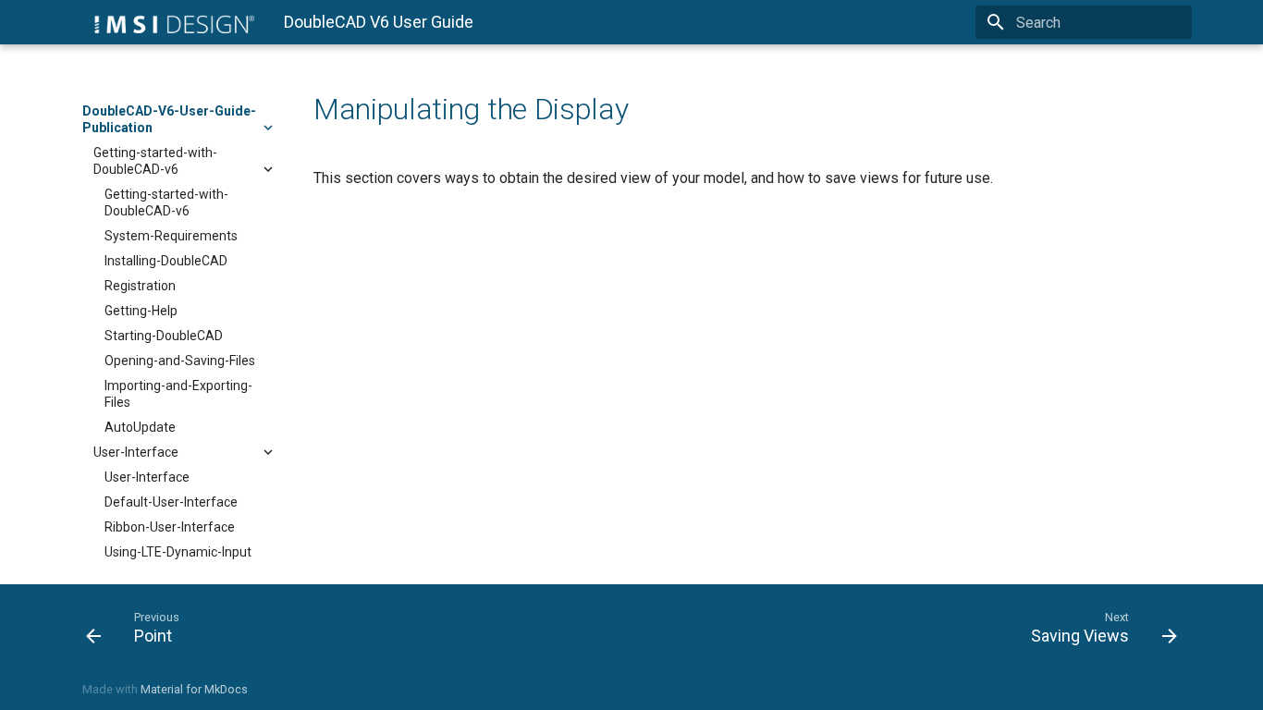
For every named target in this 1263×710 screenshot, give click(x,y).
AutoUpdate (140, 427)
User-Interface (135, 452)
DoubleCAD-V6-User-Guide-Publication (169, 119)
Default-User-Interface (171, 502)
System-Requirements (171, 235)
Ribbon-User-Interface (169, 527)
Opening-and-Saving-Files (179, 360)
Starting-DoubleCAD (163, 335)
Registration (140, 285)
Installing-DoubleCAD (165, 260)
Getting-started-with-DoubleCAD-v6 (155, 161)
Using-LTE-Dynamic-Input (177, 552)
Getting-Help (141, 310)
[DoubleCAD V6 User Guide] (168, 22)
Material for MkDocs (194, 689)
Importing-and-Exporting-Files (178, 394)
